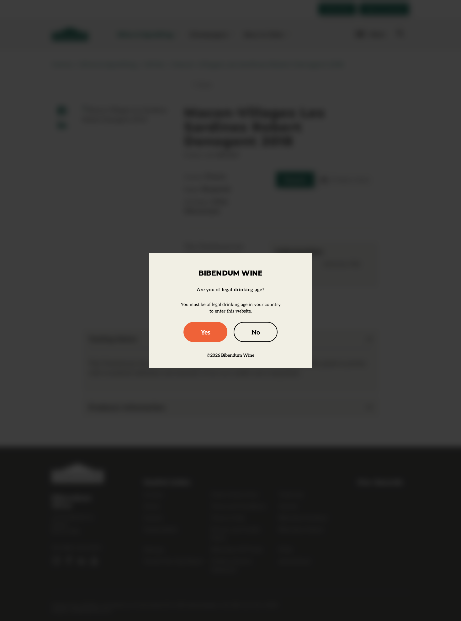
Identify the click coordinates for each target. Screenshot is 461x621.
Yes (205, 332)
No (256, 332)
